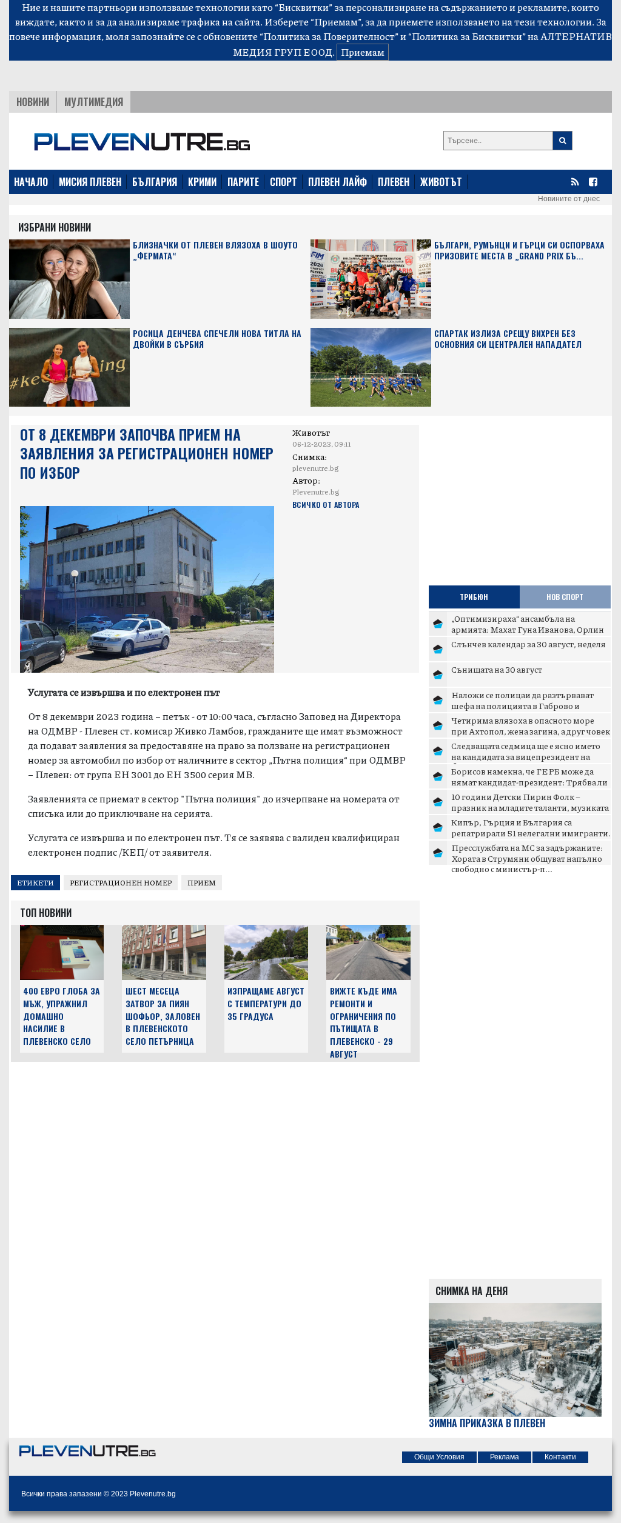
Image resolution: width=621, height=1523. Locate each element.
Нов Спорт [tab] (564, 597)
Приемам (362, 52)
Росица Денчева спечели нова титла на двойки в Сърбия (217, 339)
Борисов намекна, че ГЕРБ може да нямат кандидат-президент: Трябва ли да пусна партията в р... (529, 781)
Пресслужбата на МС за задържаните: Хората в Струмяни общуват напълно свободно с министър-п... (527, 858)
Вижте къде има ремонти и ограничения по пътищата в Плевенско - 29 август (363, 1022)
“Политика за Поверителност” (329, 36)
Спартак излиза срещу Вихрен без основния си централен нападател (508, 339)
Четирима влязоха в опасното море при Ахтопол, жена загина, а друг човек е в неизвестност (530, 730)
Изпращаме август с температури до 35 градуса (265, 1003)
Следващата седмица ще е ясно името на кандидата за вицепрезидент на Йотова (525, 756)
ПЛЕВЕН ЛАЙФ (337, 182)
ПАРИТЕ (243, 182)
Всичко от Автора (326, 504)
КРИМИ (202, 182)
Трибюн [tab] (474, 597)
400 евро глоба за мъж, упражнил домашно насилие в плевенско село (61, 1015)
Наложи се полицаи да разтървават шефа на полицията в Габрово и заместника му (522, 705)
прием (201, 883)
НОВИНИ (32, 102)
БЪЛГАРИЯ (154, 182)
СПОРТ (283, 182)
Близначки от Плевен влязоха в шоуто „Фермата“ (215, 250)
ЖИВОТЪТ (441, 182)
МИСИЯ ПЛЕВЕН (90, 182)
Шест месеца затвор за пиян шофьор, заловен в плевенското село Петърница (163, 1015)
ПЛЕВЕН (393, 182)
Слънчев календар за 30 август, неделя (528, 644)
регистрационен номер (121, 883)
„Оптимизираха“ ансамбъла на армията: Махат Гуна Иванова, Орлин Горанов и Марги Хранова (527, 628)
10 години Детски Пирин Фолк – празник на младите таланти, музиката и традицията (530, 807)
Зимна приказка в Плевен (487, 1423)
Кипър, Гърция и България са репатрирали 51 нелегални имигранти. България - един (531, 832)
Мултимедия (93, 102)
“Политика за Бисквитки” (467, 36)
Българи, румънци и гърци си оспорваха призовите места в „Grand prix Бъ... (519, 250)
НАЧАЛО (31, 182)
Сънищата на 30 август (496, 669)
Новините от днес (569, 199)
